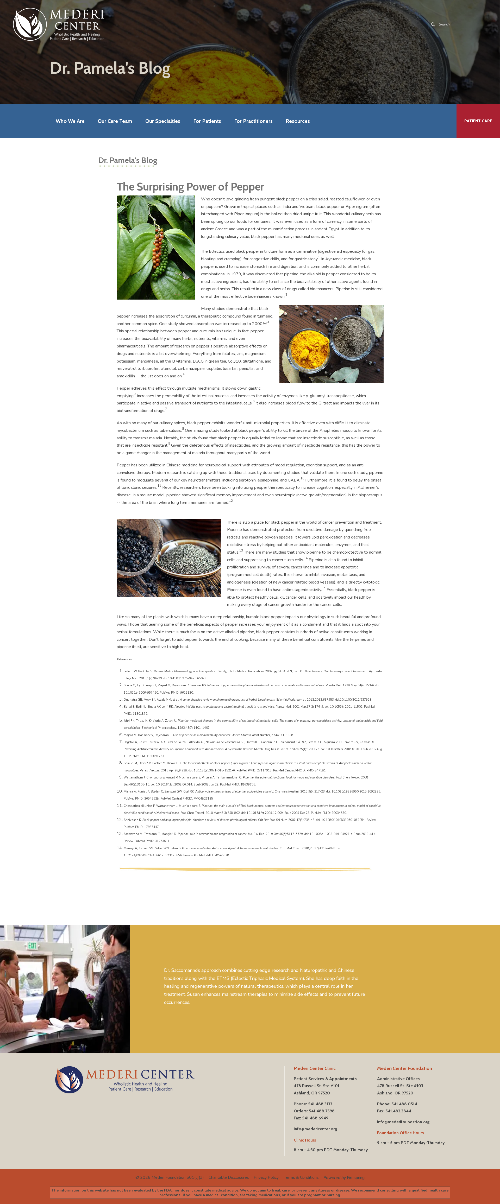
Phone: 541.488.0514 (397, 1103)
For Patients (207, 121)
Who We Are (70, 121)
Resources (298, 121)
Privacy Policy (266, 1177)
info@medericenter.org (315, 1128)
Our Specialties (162, 121)
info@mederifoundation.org (403, 1121)
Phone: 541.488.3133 (313, 1103)
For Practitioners (253, 121)
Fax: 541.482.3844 (394, 1110)
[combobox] (457, 24)
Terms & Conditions (301, 1177)
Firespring (356, 1178)
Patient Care (478, 120)
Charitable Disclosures (229, 1177)
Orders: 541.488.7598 (314, 1110)
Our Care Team (115, 121)
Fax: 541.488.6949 (311, 1118)
